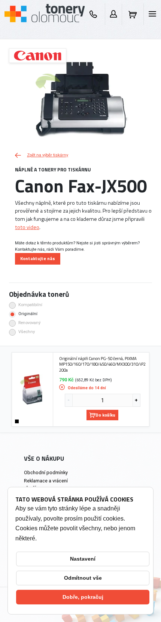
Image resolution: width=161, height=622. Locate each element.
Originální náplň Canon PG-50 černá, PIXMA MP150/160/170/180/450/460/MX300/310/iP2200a (102, 364)
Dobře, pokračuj (83, 597)
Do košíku (105, 414)
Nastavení (82, 559)
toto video (27, 227)
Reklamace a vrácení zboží (46, 484)
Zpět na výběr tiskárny (47, 155)
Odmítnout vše (83, 578)
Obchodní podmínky (46, 472)
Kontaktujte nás (37, 258)
